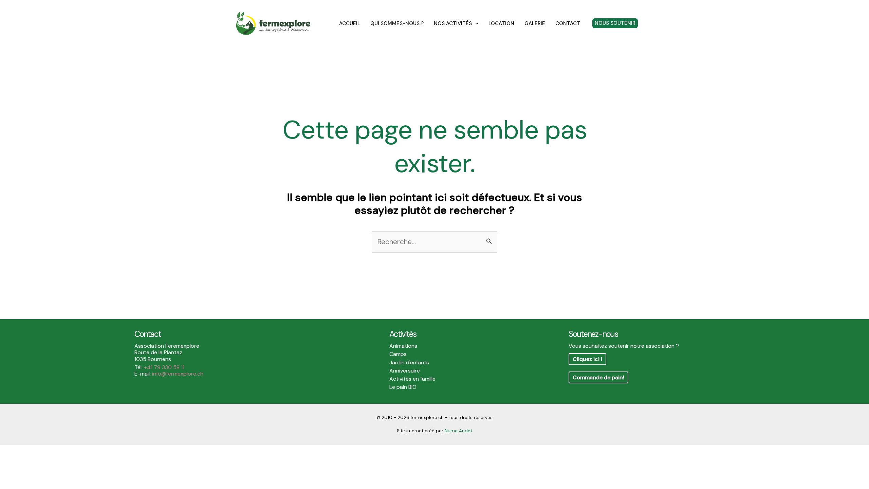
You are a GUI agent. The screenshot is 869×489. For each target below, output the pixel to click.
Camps (398, 354)
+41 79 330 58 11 (164, 367)
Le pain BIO (403, 387)
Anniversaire (404, 370)
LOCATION (501, 23)
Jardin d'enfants (409, 362)
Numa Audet (458, 431)
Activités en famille (412, 378)
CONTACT (567, 23)
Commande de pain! (598, 377)
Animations (403, 345)
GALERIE (534, 23)
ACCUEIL (349, 23)
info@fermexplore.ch (177, 373)
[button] (475, 23)
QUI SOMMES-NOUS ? (397, 23)
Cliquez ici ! (587, 359)
